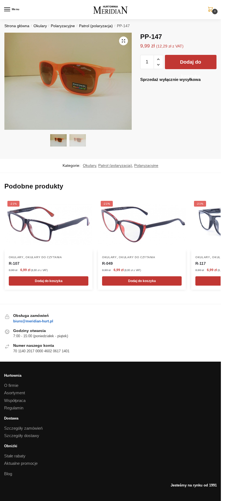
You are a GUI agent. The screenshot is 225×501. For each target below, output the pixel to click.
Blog (8, 473)
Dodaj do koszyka (190, 64)
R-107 (14, 263)
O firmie (11, 385)
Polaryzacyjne (63, 26)
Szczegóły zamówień (23, 428)
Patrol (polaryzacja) (96, 26)
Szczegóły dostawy (21, 435)
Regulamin (13, 408)
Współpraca (15, 400)
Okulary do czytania (44, 257)
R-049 (107, 263)
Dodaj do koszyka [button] (49, 281)
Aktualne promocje (21, 463)
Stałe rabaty (15, 456)
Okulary (40, 26)
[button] (123, 40)
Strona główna (16, 26)
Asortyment (14, 392)
